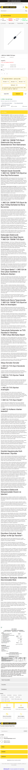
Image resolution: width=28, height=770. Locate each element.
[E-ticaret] (14, 769)
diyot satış (15, 695)
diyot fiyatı (20, 695)
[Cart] (26, 7)
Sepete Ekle (6, 93)
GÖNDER (25, 731)
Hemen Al (18, 93)
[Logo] (8, 7)
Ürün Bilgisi (4, 112)
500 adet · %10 (22, 81)
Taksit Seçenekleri (5, 680)
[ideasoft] (6, 769)
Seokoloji (9, 760)
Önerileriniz (4, 689)
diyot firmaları (3, 695)
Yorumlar (3, 684)
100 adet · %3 (6, 81)
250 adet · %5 (14, 81)
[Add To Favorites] (25, 94)
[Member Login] (23, 7)
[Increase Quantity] (7, 73)
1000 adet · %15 (14, 85)
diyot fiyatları (9, 695)
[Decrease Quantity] (2, 73)
